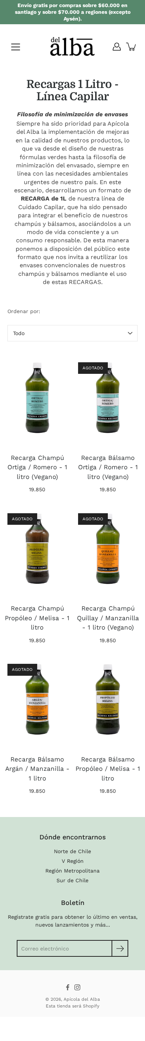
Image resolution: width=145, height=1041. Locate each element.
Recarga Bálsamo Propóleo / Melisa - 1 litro (107, 768)
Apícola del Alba (82, 999)
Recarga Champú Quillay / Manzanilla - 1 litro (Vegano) (108, 618)
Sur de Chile (72, 880)
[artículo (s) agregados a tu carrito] (132, 47)
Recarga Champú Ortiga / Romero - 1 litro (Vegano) (37, 467)
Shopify (91, 1006)
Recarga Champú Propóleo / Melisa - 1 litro (37, 618)
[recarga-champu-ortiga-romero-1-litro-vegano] (37, 401)
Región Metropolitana (72, 871)
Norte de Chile (72, 851)
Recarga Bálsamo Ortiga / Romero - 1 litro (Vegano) (108, 467)
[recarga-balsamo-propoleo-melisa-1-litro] (107, 702)
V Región (73, 861)
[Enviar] (120, 948)
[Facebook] (68, 987)
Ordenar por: (23, 311)
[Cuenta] (117, 47)
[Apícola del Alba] (72, 46)
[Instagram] (77, 987)
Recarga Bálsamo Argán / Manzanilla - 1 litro (37, 768)
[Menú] (15, 47)
